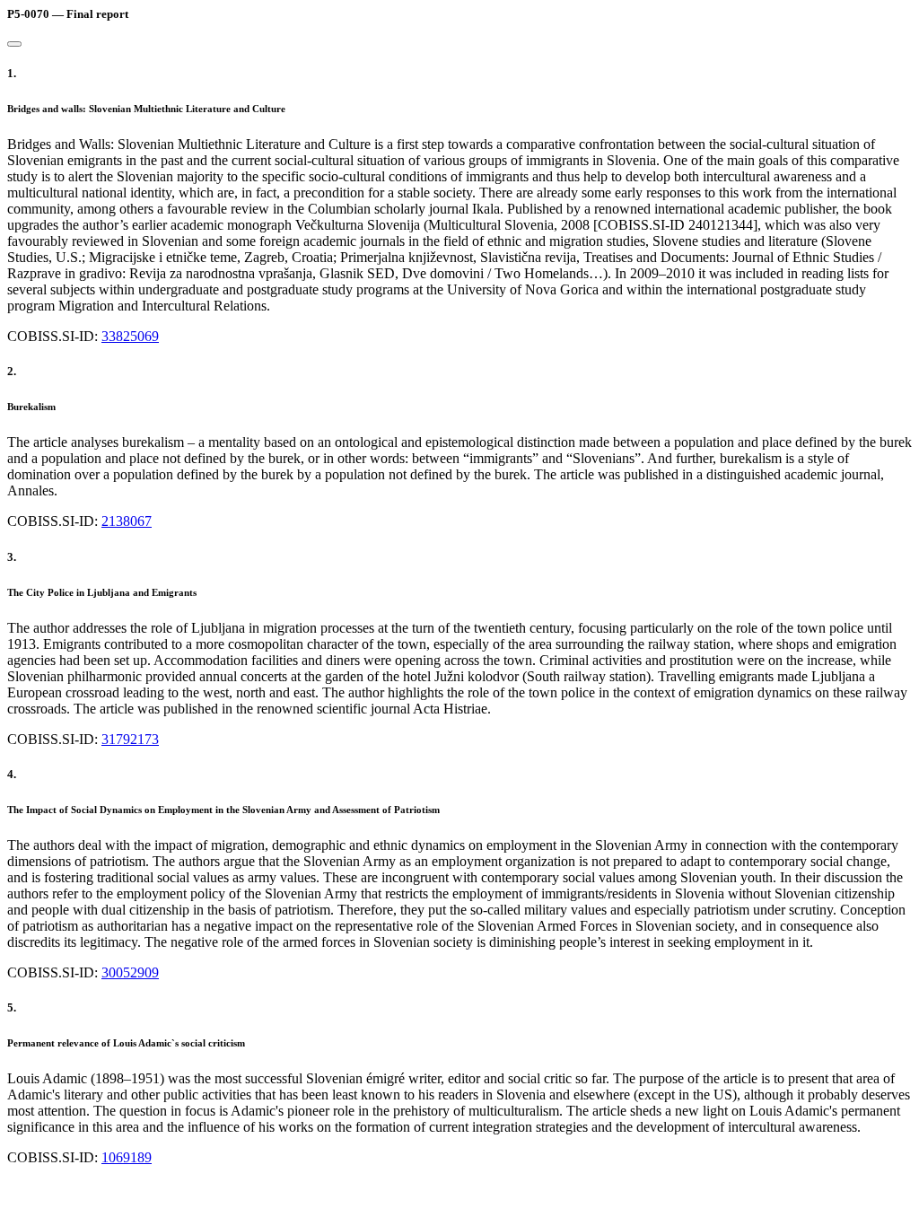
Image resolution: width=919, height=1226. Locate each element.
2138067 (126, 521)
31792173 (130, 739)
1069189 (126, 1157)
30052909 (130, 972)
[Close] (14, 44)
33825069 (130, 336)
